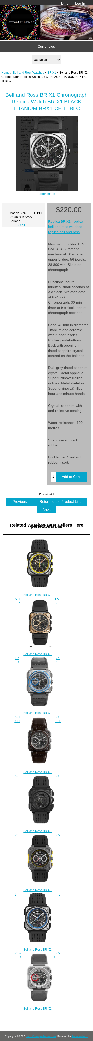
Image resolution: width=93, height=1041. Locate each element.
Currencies (46, 46)
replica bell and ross (64, 232)
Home (64, 3)
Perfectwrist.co (80, 1036)
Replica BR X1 (60, 221)
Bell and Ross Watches (28, 72)
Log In (80, 3)
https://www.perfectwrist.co (41, 1036)
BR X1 (51, 72)
